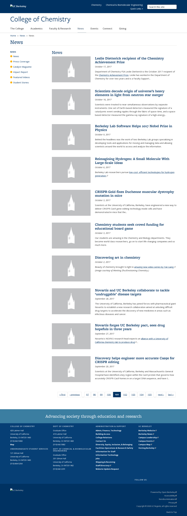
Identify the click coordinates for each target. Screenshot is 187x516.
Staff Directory (103, 465)
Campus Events (146, 441)
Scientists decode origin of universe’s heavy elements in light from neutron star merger (130, 93)
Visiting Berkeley (147, 448)
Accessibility (170, 495)
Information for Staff (105, 451)
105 (151, 395)
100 (110, 395)
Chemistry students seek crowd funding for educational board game (129, 226)
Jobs (98, 458)
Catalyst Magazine (22, 66)
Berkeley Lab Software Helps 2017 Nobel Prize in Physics (133, 128)
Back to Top (172, 512)
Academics (37, 28)
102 (126, 395)
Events (94, 28)
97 (88, 395)
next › (162, 394)
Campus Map (145, 444)
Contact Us (101, 441)
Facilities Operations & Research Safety (114, 448)
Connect (108, 28)
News (81, 28)
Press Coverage (21, 61)
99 (102, 395)
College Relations (104, 437)
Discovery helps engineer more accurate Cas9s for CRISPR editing (134, 360)
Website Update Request (107, 469)
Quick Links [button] (135, 8)
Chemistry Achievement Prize (114, 75)
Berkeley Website (147, 430)
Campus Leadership (148, 437)
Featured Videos (21, 77)
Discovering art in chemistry (117, 257)
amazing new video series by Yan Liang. (155, 266)
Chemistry (96, 4)
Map (12, 444)
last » (171, 394)
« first (63, 394)
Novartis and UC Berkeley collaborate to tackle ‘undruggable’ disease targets (132, 292)
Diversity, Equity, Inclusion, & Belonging (114, 444)
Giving (122, 28)
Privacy (173, 502)
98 (95, 395)
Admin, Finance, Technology (108, 430)
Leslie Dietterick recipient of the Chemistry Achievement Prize (129, 60)
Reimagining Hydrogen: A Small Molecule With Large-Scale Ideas (132, 160)
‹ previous (76, 394)
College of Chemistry (40, 19)
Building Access (103, 434)
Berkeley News (146, 434)
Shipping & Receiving (105, 462)
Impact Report (20, 72)
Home (13, 35)
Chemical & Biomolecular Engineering (124, 4)
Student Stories (21, 82)
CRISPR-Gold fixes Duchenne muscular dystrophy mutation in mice (134, 193)
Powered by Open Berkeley (164, 492)
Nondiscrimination (168, 499)
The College (17, 28)
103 (134, 395)
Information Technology (107, 455)
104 (142, 395)
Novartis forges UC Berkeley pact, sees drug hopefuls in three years (130, 327)
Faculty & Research (60, 28)
